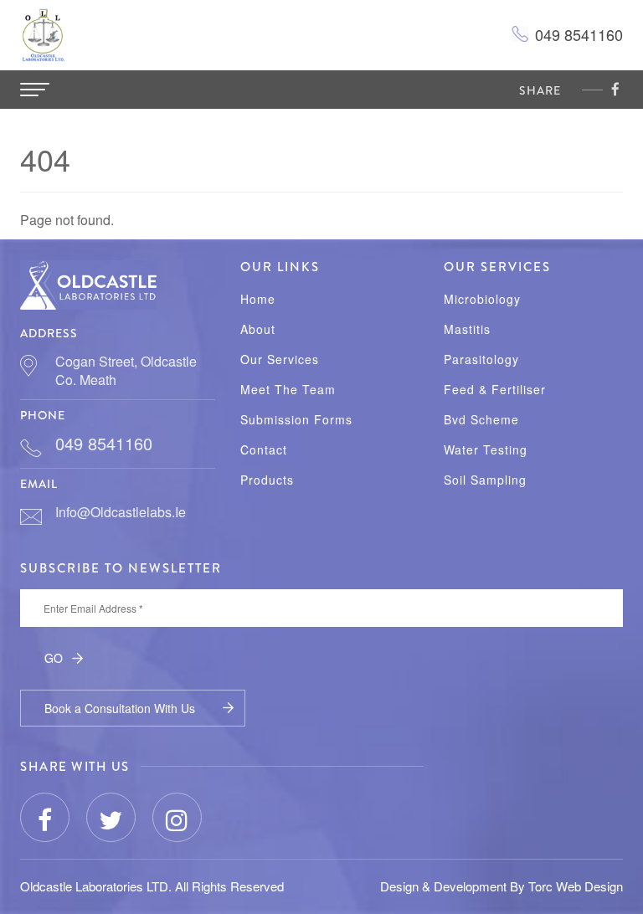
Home (257, 299)
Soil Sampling (485, 480)
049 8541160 (579, 34)
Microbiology (482, 299)
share (540, 90)
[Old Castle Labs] (88, 282)
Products (267, 480)
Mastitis (467, 329)
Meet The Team (288, 390)
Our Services (279, 359)
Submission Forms (296, 420)
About (257, 329)
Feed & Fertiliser (495, 390)
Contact (263, 450)
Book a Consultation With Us (119, 708)
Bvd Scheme (481, 420)
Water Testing (485, 450)
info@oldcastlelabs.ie (120, 512)
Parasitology (481, 359)
